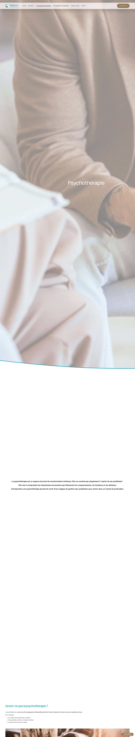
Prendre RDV (123, 6)
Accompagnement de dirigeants (61, 6)
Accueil (24, 6)
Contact (83, 6)
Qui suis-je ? (31, 6)
